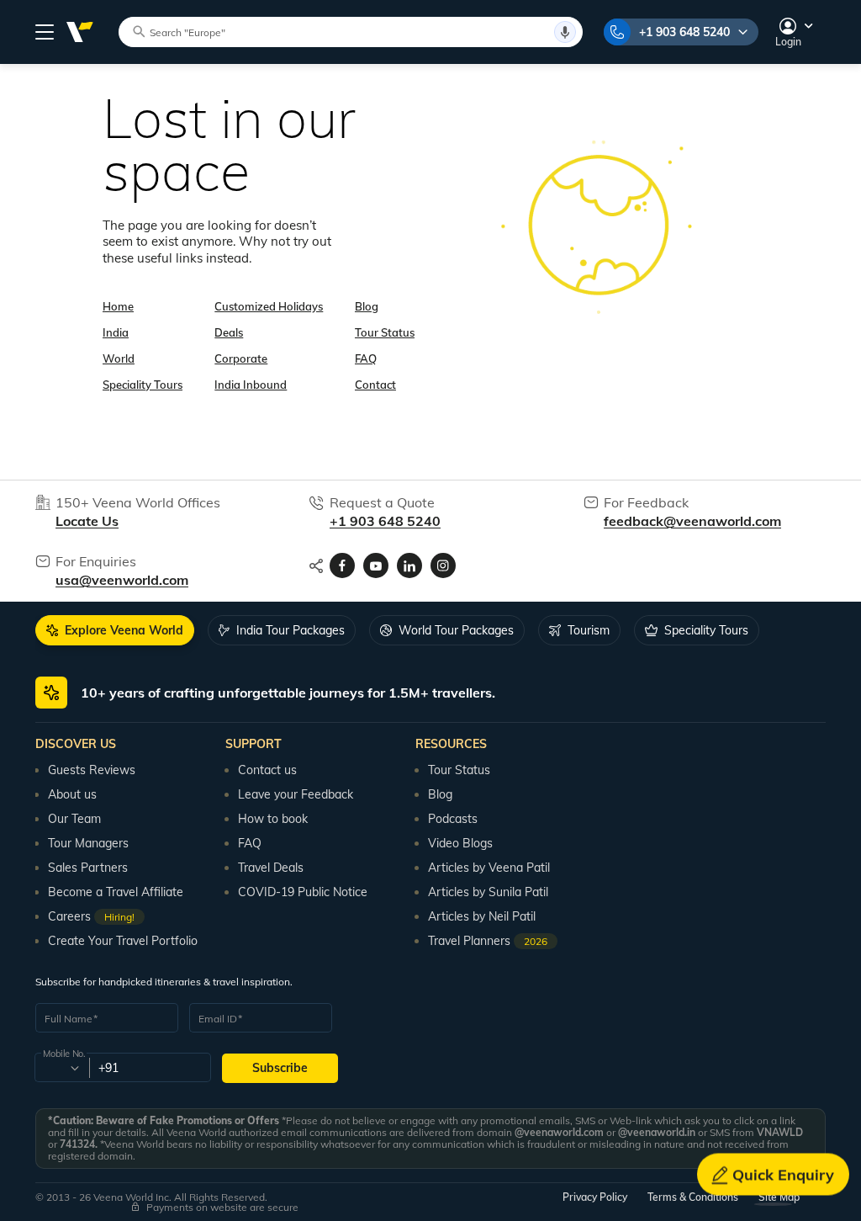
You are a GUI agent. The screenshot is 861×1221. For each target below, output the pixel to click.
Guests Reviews (91, 770)
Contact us (267, 770)
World (119, 358)
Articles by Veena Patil (489, 867)
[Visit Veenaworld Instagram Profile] (443, 565)
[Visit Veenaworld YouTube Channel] (375, 565)
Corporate (240, 358)
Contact (375, 384)
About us (72, 794)
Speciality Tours (142, 384)
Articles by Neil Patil (482, 916)
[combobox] (61, 1068)
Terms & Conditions (692, 1197)
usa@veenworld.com (121, 579)
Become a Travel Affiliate (115, 892)
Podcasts (453, 818)
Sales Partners (88, 867)
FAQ (366, 358)
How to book (273, 818)
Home (118, 306)
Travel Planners (487, 940)
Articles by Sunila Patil (488, 892)
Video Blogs (460, 843)
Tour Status (385, 332)
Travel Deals (271, 867)
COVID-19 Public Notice (302, 892)
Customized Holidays (268, 306)
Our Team (74, 818)
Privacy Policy (595, 1197)
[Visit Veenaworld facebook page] (342, 565)
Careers (91, 916)
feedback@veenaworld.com (692, 520)
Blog (366, 306)
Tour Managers (88, 843)
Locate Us (87, 520)
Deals (228, 332)
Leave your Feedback (295, 794)
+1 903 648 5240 (684, 32)
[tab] (114, 630)
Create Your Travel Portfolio (123, 940)
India (116, 332)
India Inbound (250, 384)
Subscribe (280, 1067)
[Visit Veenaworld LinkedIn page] (409, 565)
